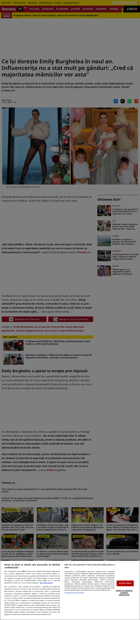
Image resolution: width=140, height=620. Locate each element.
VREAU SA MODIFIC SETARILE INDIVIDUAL (124, 592)
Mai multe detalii (46, 583)
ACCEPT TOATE (125, 583)
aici (48, 603)
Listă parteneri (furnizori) (74, 593)
